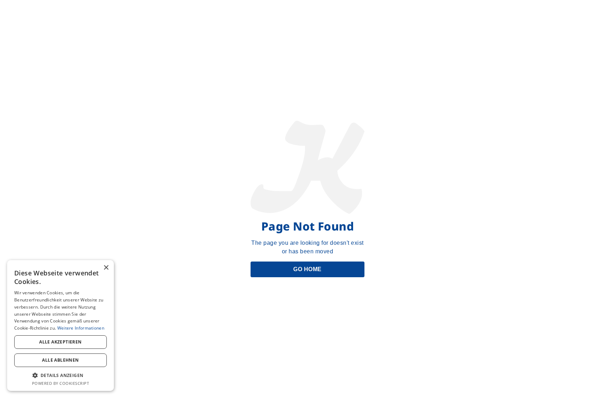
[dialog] (60, 325)
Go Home (307, 269)
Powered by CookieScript (60, 383)
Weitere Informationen (80, 328)
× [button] (106, 267)
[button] (60, 375)
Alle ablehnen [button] (60, 360)
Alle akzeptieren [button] (60, 342)
